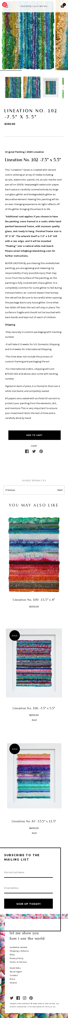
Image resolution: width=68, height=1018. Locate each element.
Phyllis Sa (50, 1007)
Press (13, 979)
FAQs (12, 954)
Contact (14, 975)
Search (13, 982)
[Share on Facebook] (27, 451)
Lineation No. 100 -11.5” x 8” (34, 599)
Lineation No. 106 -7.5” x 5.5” (34, 708)
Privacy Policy (16, 958)
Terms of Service (18, 962)
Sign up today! (28, 903)
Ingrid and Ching (46, 1003)
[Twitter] (11, 997)
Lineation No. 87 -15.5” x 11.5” (34, 821)
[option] (13, 87)
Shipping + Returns (19, 951)
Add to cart (34, 435)
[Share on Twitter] (34, 451)
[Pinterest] (31, 997)
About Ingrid (16, 971)
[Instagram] (24, 997)
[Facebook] (18, 997)
